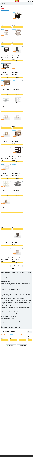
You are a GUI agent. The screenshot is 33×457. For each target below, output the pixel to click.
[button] (4, 1)
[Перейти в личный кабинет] (32, 1)
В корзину (6, 60)
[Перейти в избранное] (28, 1)
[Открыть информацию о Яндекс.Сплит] (4, 24)
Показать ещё (16, 265)
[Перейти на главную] (17, 1)
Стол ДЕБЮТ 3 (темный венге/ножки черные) (4, 336)
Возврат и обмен (22, 352)
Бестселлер (2, 68)
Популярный (14, 68)
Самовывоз (11, 352)
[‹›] (6, 100)
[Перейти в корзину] (30, 1)
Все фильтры (5, 10)
